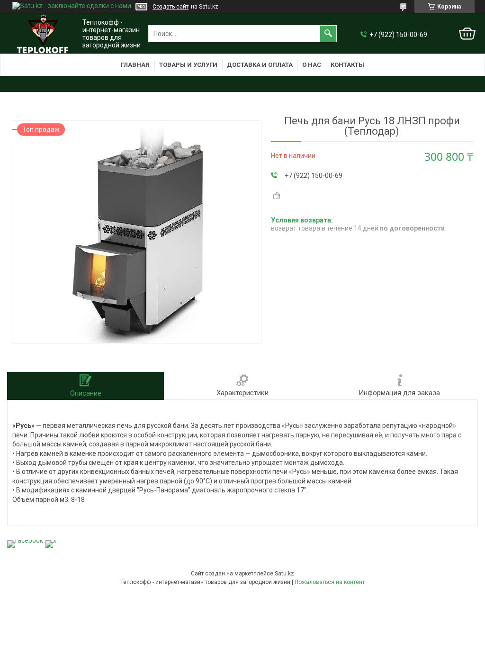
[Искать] (328, 34)
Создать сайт (171, 6)
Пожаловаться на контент (330, 582)
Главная (135, 64)
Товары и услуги (188, 64)
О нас (311, 64)
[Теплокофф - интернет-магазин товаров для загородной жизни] (42, 34)
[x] (50, 540)
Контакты (347, 64)
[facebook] (25, 540)
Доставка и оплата (260, 64)
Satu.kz (284, 573)
